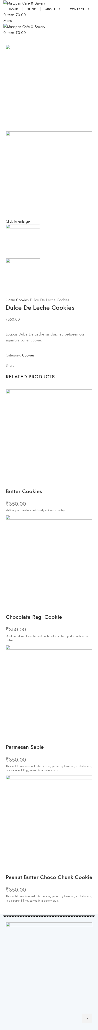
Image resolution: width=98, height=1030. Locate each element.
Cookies (23, 300)
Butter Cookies (24, 491)
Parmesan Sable (25, 747)
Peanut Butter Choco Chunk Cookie (49, 877)
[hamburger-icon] (87, 1018)
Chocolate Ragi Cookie (34, 617)
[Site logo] (24, 2)
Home (11, 300)
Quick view (11, 481)
